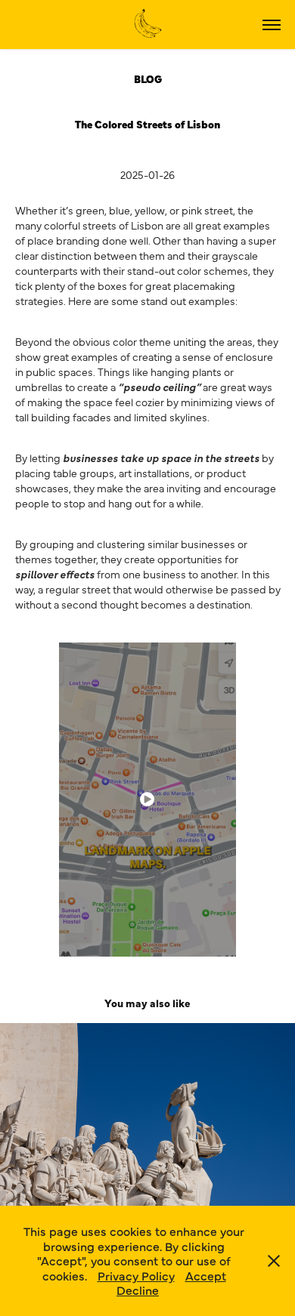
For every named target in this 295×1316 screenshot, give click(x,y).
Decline (137, 1289)
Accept (205, 1275)
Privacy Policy (136, 1275)
